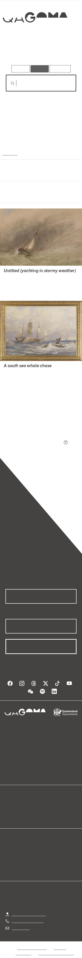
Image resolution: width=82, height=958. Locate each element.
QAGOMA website (19, 805)
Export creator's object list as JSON (34, 442)
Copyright (23, 947)
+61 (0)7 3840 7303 (27, 915)
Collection (35, 34)
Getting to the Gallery (29, 908)
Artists (39, 52)
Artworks (15, 52)
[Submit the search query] (9, 83)
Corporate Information (56, 947)
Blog (46, 800)
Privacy (60, 942)
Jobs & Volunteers (31, 942)
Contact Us (20, 922)
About (47, 805)
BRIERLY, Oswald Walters (24, 282)
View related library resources (29, 417)
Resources (60, 68)
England (9, 153)
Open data (13, 800)
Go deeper (65, 52)
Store (9, 811)
